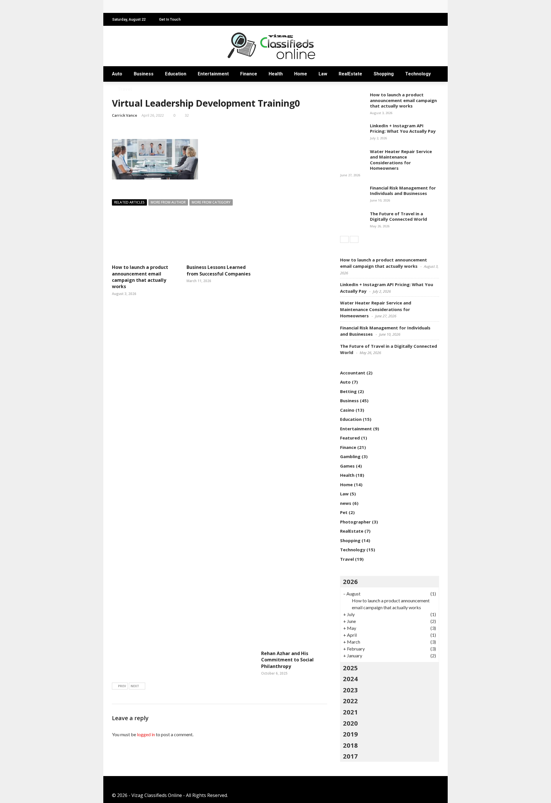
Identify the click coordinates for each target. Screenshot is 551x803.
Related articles (129, 202)
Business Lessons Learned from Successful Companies (219, 270)
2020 (350, 723)
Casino (347, 410)
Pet (344, 512)
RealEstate (350, 74)
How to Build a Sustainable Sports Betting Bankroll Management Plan (195, 6)
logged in (146, 734)
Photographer (355, 522)
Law (323, 74)
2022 (350, 700)
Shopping (384, 74)
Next (135, 686)
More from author (168, 202)
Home (300, 74)
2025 (350, 667)
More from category (211, 202)
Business (144, 74)
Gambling (350, 456)
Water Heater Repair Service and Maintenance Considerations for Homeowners (401, 160)
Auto (117, 74)
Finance (248, 74)
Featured (350, 438)
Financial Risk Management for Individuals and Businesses (403, 190)
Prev (122, 686)
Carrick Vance (124, 115)
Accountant (352, 373)
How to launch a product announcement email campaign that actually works (140, 277)
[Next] (354, 239)
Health (276, 74)
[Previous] (344, 239)
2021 (350, 712)
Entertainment (213, 74)
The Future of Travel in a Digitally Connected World (398, 216)
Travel (125, 89)
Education (175, 74)
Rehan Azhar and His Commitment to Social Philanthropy (287, 659)
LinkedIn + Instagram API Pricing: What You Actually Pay (403, 128)
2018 (350, 745)
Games (347, 466)
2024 (350, 678)
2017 (350, 756)
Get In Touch (170, 19)
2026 (350, 581)
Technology (418, 74)
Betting (348, 391)
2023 (350, 689)
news (345, 503)
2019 (350, 734)
